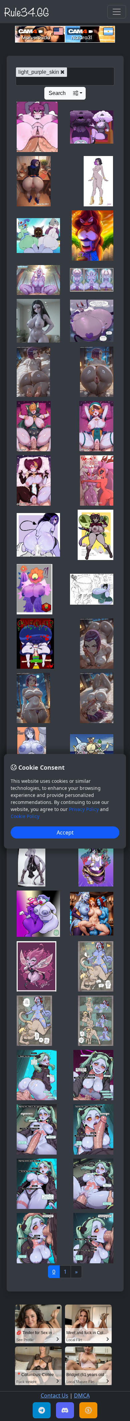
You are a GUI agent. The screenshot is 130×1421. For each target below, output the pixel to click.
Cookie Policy (25, 816)
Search (57, 93)
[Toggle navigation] (116, 11)
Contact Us (54, 1395)
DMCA (82, 1395)
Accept (65, 832)
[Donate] (88, 1410)
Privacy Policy (84, 809)
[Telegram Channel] (42, 1410)
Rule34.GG (26, 11)
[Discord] (65, 1410)
